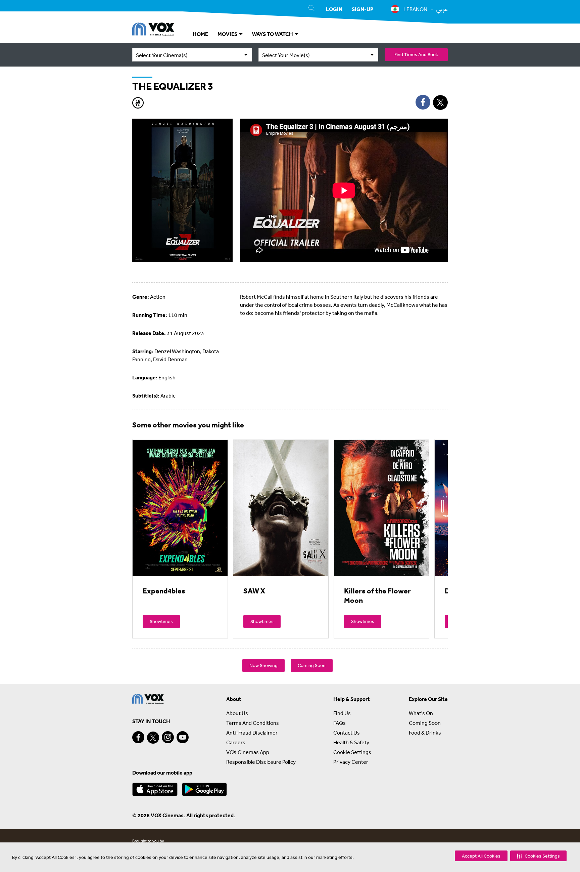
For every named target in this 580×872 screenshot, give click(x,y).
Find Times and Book (416, 54)
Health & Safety (351, 742)
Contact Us (346, 732)
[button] (538, 855)
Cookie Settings (352, 752)
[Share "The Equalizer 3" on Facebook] (423, 102)
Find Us (342, 713)
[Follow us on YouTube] (183, 737)
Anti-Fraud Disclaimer (252, 732)
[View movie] (180, 508)
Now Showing (263, 665)
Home (200, 34)
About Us (237, 713)
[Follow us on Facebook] (138, 737)
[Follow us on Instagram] (168, 737)
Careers (235, 742)
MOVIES (228, 34)
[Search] (311, 9)
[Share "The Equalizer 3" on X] (440, 102)
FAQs (339, 722)
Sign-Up (362, 9)
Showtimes (161, 621)
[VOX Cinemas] (153, 30)
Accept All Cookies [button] (481, 856)
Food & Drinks (425, 732)
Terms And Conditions (252, 722)
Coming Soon (312, 665)
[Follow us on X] (153, 738)
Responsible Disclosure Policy (261, 761)
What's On (421, 713)
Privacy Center (350, 761)
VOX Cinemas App (247, 752)
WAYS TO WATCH (273, 34)
